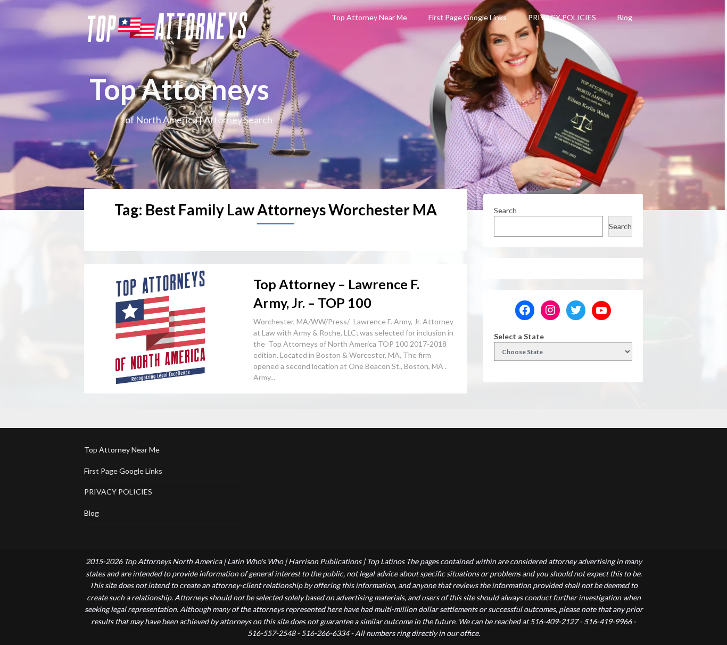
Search (505, 210)
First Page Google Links (467, 17)
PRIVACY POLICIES (562, 17)
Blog (624, 17)
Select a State (519, 336)
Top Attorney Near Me (369, 17)
